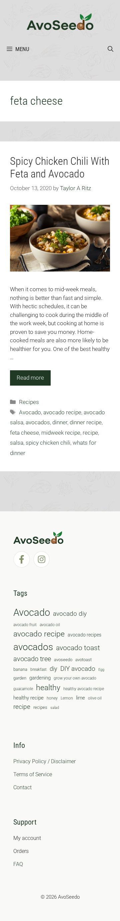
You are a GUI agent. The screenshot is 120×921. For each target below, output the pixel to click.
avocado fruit (25, 624)
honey (52, 698)
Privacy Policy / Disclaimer (44, 761)
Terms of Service (32, 774)
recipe (90, 432)
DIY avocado (77, 668)
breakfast (38, 669)
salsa (16, 442)
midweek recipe (60, 432)
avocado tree (32, 659)
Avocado (30, 412)
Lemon (67, 698)
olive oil (95, 698)
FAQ (18, 864)
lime (80, 698)
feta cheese (24, 432)
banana (20, 669)
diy (53, 668)
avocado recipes (84, 634)
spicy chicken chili (48, 442)
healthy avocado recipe (83, 688)
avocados (38, 422)
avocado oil (50, 624)
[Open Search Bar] (110, 49)
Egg (101, 669)
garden (19, 677)
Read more (30, 377)
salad (54, 708)
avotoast (83, 659)
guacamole (23, 688)
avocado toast (78, 648)
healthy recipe (28, 698)
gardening (40, 678)
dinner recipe (86, 422)
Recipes (29, 402)
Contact (22, 787)
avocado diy (70, 613)
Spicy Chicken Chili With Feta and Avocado (59, 167)
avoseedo (63, 659)
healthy (48, 687)
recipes (40, 707)
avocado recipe (62, 412)
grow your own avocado (75, 678)
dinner (59, 422)
